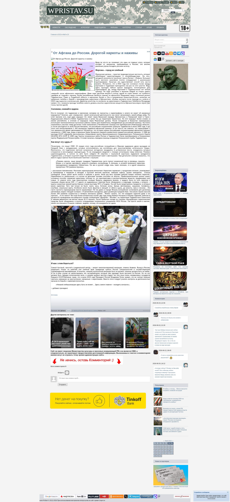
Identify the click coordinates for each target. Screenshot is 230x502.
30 (158, 456)
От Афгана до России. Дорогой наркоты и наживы (84, 310)
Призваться (158, 47)
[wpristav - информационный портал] (174, 60)
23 (158, 453)
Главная (53, 34)
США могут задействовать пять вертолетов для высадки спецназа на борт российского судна (175, 429)
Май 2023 (168, 441)
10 (160, 448)
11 (163, 448)
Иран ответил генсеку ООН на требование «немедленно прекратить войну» (173, 400)
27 (169, 453)
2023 (59, 34)
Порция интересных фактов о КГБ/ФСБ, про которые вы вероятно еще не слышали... (170, 293)
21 (172, 451)
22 (155, 453)
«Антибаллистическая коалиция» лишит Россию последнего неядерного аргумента (174, 420)
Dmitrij (68, 310)
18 (163, 451)
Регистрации (211, 498)
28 (172, 453)
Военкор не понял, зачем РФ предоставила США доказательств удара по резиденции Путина (175, 410)
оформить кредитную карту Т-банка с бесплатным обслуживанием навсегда (171, 487)
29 (155, 456)
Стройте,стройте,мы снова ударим (166, 307)
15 (155, 451)
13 (169, 448)
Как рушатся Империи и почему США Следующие (170, 218)
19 (166, 451)
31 (160, 456)
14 (172, 448)
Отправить (62, 384)
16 (158, 451)
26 (166, 453)
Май (64, 34)
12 (166, 448)
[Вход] (67, 372)
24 (160, 453)
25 (163, 453)
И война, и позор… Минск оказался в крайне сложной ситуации (175, 389)
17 (160, 451)
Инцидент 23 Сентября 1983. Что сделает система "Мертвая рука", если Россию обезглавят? (170, 267)
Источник (54, 295)
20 (68, 34)
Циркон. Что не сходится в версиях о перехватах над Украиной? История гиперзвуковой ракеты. (170, 242)
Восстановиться (159, 46)
